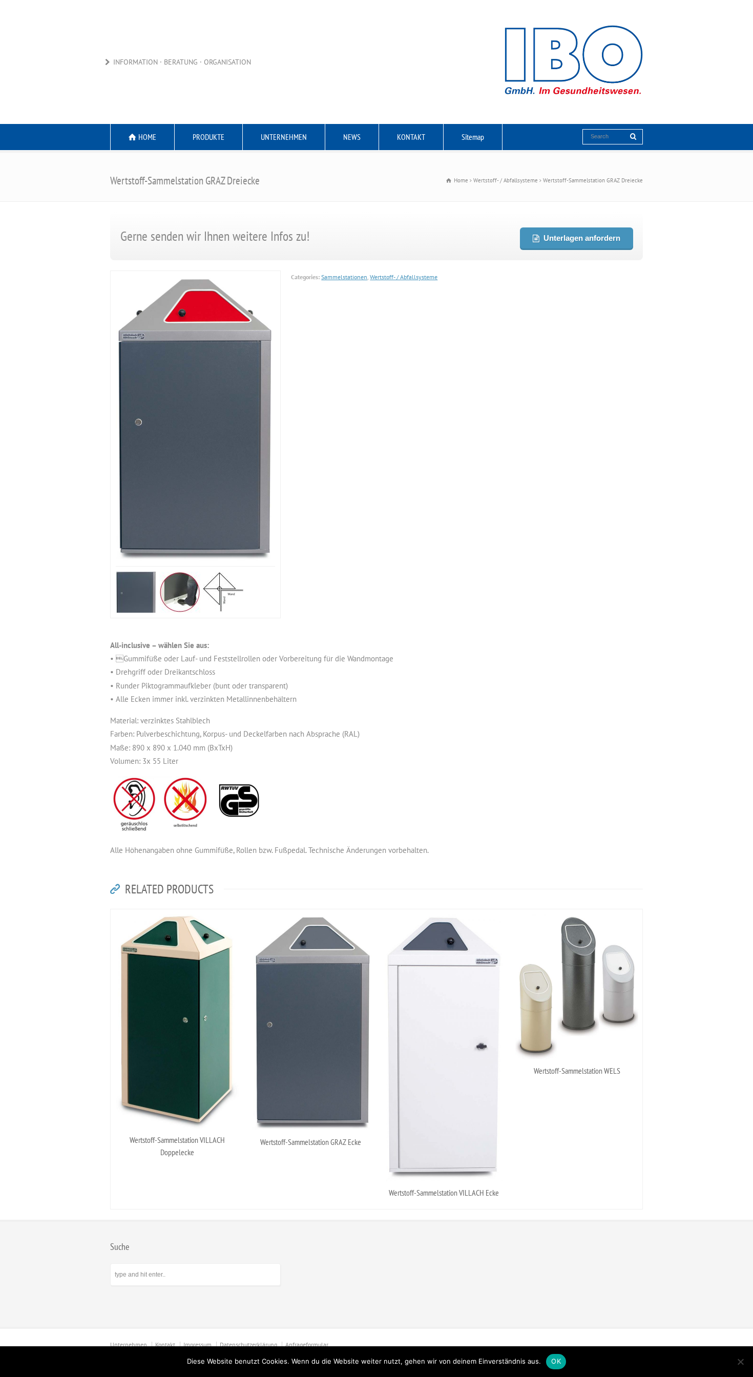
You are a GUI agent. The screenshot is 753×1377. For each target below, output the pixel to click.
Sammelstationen (344, 277)
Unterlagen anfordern (581, 238)
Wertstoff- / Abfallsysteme (403, 277)
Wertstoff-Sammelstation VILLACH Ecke (444, 1077)
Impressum (197, 1229)
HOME (147, 137)
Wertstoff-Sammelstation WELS (577, 955)
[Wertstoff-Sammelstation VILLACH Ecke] (443, 800)
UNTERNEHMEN (284, 137)
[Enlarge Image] (195, 277)
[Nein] (740, 1362)
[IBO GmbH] (573, 104)
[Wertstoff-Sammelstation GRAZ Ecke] (310, 800)
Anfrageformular (306, 1229)
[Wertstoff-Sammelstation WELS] (576, 800)
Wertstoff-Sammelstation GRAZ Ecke (310, 1026)
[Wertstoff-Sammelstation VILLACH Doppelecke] (177, 800)
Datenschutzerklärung (248, 1229)
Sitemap (473, 137)
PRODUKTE (208, 137)
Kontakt (165, 1229)
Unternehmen (128, 1229)
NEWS (352, 137)
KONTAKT (411, 137)
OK (556, 1361)
